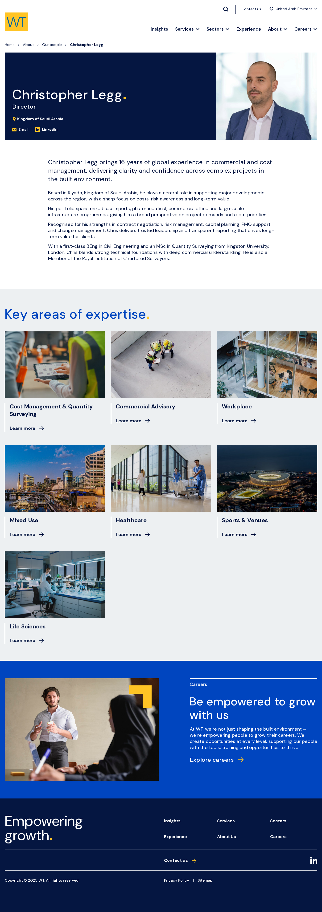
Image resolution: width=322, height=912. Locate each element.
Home (10, 44)
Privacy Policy (176, 880)
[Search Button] (228, 9)
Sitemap (205, 880)
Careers (303, 29)
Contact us (251, 9)
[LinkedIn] (313, 861)
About (275, 29)
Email (23, 129)
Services (184, 29)
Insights (159, 29)
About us (226, 836)
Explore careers (212, 759)
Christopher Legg (86, 44)
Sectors (215, 29)
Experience (248, 29)
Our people (52, 44)
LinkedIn (50, 129)
